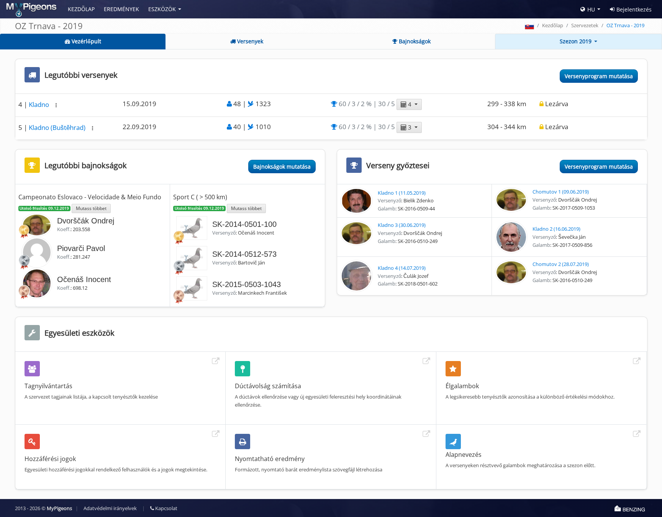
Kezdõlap (81, 9)
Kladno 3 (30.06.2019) (402, 225)
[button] (56, 105)
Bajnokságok (414, 41)
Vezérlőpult (85, 41)
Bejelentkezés (634, 9)
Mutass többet (91, 208)
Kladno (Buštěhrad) (58, 127)
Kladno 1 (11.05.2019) (402, 192)
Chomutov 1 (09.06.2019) (561, 191)
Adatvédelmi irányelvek (110, 508)
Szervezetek (584, 25)
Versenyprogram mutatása (599, 76)
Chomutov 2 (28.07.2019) (561, 264)
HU (591, 9)
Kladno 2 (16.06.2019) (556, 228)
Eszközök (162, 9)
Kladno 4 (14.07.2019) (402, 267)
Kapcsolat (165, 508)
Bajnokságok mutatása (282, 166)
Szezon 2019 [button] (576, 41)
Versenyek (249, 41)
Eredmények (121, 9)
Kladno (40, 104)
